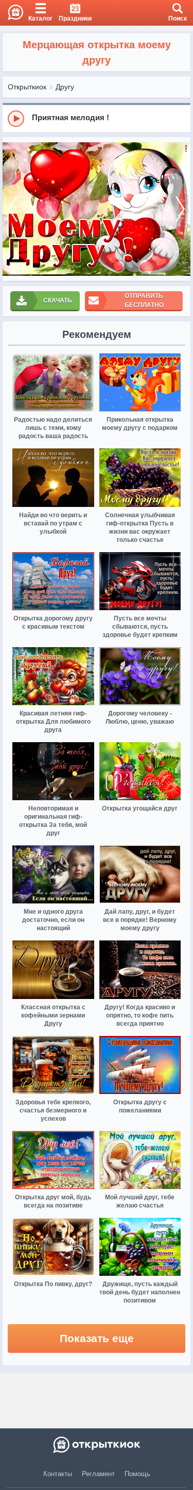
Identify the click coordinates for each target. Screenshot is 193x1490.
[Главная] (11, 13)
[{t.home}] (96, 1445)
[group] (96, 118)
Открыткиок (27, 87)
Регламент (98, 1474)
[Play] (16, 118)
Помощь (137, 1474)
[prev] (13, 209)
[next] (180, 209)
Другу (65, 87)
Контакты (57, 1474)
